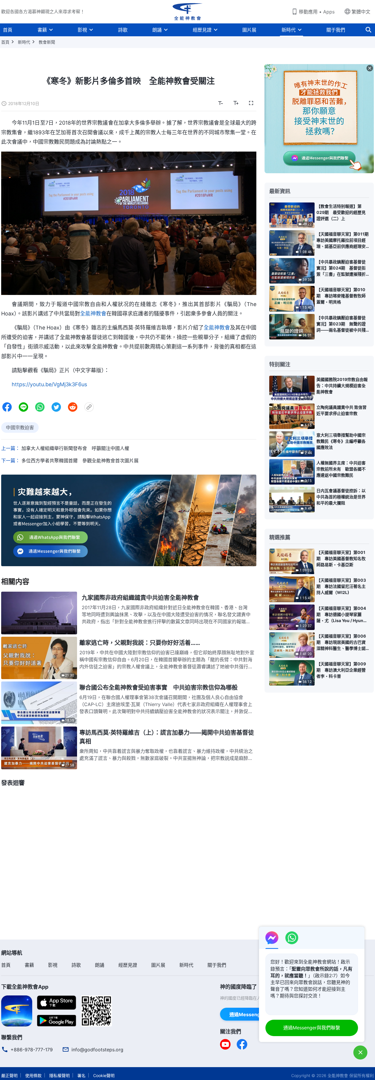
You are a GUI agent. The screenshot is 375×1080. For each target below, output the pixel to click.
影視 (82, 30)
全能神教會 (93, 313)
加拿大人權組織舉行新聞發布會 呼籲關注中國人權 (75, 448)
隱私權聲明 (59, 1075)
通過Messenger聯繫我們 (256, 1014)
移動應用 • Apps (317, 12)
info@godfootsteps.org (97, 1049)
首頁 (7, 30)
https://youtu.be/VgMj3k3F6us (49, 384)
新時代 (289, 30)
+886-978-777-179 (32, 1049)
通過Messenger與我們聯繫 (311, 1028)
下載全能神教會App (24, 987)
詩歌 (122, 30)
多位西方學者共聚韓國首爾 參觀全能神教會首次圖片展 (80, 460)
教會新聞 (47, 42)
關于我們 (335, 30)
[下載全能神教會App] (16, 1010)
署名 (81, 1075)
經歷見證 (202, 30)
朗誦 (157, 30)
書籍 (42, 30)
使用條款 (33, 1075)
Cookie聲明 (104, 1075)
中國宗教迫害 (20, 427)
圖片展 (249, 30)
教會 (224, 327)
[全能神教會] (187, 11)
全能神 (211, 327)
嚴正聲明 (9, 1075)
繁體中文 (361, 12)
